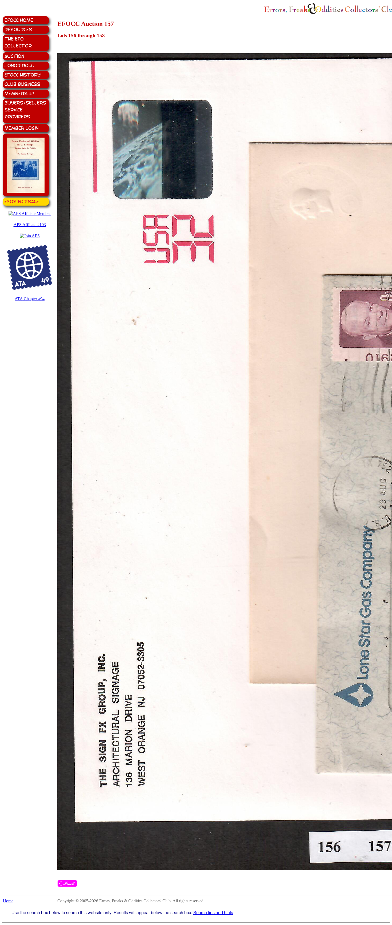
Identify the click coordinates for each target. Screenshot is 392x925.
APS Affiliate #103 (30, 224)
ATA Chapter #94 (30, 299)
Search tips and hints (213, 912)
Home (8, 901)
